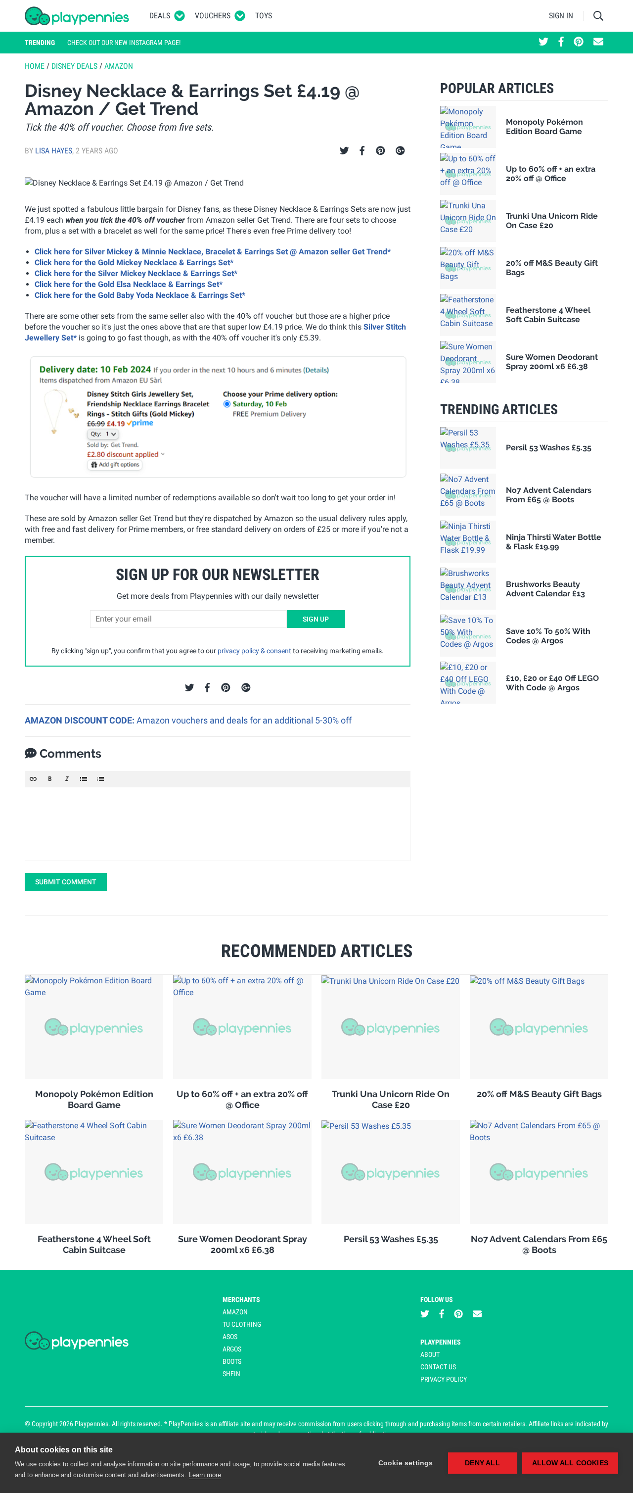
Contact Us (438, 1367)
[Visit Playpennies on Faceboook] (561, 42)
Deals (159, 15)
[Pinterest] (380, 151)
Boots (232, 1361)
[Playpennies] (77, 16)
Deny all (482, 1463)
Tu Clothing (242, 1324)
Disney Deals (74, 66)
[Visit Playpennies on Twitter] (543, 42)
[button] (33, 779)
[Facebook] (362, 151)
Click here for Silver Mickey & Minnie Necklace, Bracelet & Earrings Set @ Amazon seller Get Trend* (213, 251)
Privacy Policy (443, 1379)
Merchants (241, 1299)
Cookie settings (405, 1463)
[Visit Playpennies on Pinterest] (578, 42)
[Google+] (400, 151)
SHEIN (231, 1374)
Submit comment (65, 882)
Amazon (118, 66)
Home (35, 66)
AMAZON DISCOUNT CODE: (80, 720)
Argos (232, 1349)
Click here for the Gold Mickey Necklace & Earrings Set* (134, 262)
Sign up (316, 619)
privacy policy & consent (254, 651)
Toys (263, 15)
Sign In (561, 15)
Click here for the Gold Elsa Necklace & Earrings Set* (129, 284)
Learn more (205, 1475)
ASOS (230, 1337)
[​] (217, 824)
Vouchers (212, 15)
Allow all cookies (570, 1463)
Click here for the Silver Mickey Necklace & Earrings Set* (136, 273)
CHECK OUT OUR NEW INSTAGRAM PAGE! (124, 43)
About (430, 1354)
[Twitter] (344, 151)
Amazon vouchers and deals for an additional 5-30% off (244, 720)
